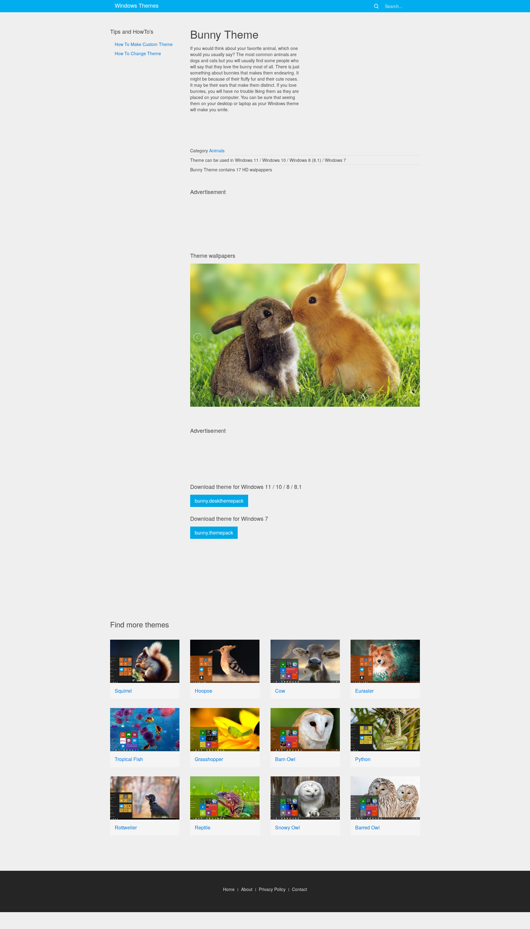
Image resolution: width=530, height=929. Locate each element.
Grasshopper (209, 759)
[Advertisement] (144, 264)
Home (229, 889)
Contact (299, 889)
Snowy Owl (287, 827)
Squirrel (123, 690)
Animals (217, 150)
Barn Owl (285, 759)
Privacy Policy (272, 889)
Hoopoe (203, 690)
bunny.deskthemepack (219, 500)
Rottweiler (126, 827)
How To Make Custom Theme (144, 44)
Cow (280, 690)
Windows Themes (137, 5)
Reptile (202, 827)
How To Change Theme (138, 53)
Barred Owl (367, 827)
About (246, 889)
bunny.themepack (214, 532)
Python (363, 759)
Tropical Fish (129, 759)
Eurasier (364, 690)
